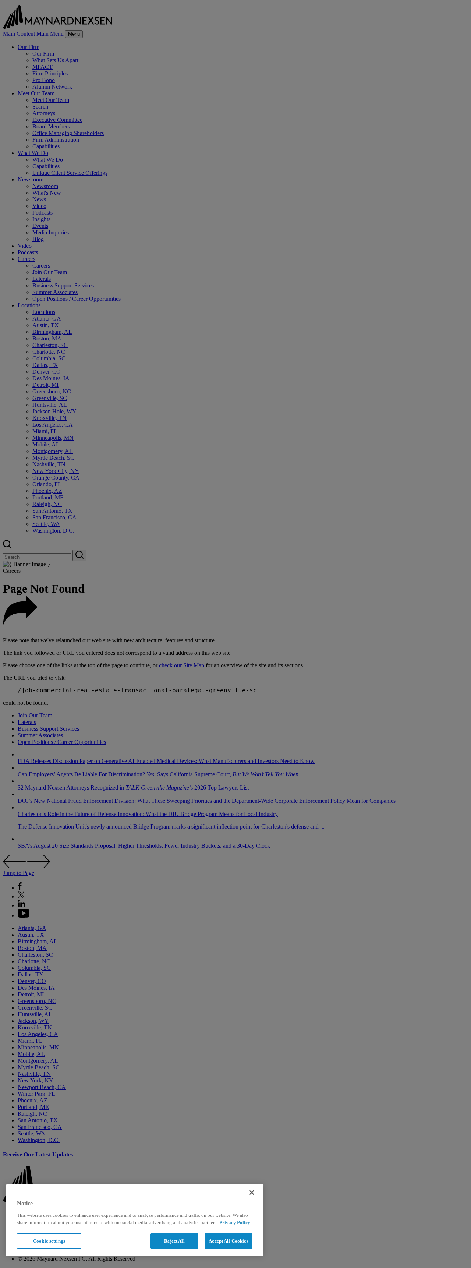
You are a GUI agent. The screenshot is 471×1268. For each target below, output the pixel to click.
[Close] (252, 1192)
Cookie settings (49, 1241)
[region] (134, 1220)
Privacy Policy (234, 1222)
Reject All (174, 1241)
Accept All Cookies (228, 1241)
